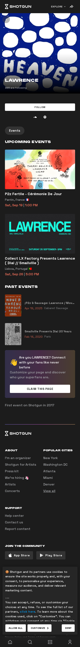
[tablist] (40, 131)
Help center (14, 515)
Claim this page (40, 389)
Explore (57, 6)
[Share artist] (71, 6)
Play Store (53, 555)
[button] (40, 107)
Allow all (16, 628)
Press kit (12, 471)
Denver (49, 484)
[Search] (30, 642)
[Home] (18, 6)
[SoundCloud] (35, 117)
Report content (17, 529)
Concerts (12, 491)
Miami (48, 478)
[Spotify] (45, 117)
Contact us (14, 522)
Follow (40, 107)
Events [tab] (14, 130)
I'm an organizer (18, 458)
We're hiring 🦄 (17, 478)
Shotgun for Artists (20, 464)
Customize (38, 628)
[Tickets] (50, 642)
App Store (22, 555)
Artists (10, 484)
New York (50, 458)
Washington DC (55, 464)
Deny (68, 628)
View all (49, 491)
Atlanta (49, 471)
